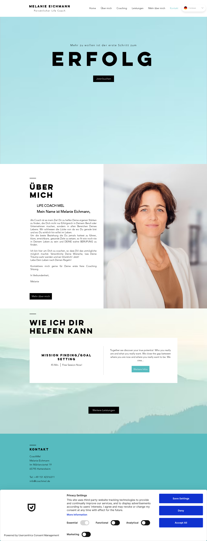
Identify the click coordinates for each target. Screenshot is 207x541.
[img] (140, 360)
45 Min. (55, 364)
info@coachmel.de (40, 481)
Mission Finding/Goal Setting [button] (67, 357)
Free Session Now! (72, 364)
